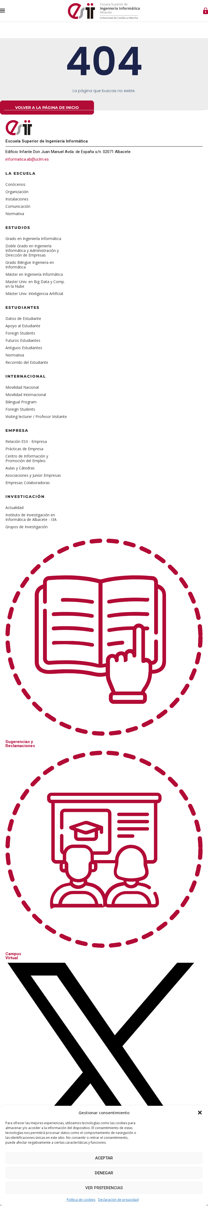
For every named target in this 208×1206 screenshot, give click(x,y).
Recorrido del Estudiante (26, 362)
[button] (200, 1112)
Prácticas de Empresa (24, 448)
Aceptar (104, 1158)
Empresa (16, 430)
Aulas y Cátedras (20, 468)
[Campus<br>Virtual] (104, 942)
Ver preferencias (104, 1187)
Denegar (104, 1173)
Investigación (25, 496)
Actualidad (14, 507)
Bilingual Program (21, 402)
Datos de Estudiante (23, 318)
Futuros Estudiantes (22, 340)
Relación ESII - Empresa (26, 441)
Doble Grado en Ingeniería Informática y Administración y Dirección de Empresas (32, 250)
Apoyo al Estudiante (22, 325)
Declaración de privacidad (118, 1199)
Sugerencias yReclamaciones (20, 743)
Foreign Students (20, 333)
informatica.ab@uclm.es (27, 159)
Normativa (14, 213)
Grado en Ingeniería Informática (33, 238)
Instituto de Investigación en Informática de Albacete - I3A (31, 517)
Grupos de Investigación (26, 526)
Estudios (17, 227)
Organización (16, 191)
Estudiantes (22, 307)
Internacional (25, 376)
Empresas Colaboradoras (27, 482)
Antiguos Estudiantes (23, 347)
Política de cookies (81, 1199)
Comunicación (17, 206)
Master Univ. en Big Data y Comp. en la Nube (35, 283)
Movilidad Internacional (25, 394)
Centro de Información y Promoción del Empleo (26, 458)
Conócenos (15, 184)
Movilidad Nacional (22, 387)
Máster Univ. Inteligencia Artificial (34, 293)
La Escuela (20, 173)
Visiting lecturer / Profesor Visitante (36, 416)
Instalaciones (16, 199)
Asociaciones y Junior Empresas (33, 475)
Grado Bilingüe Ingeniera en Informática (29, 264)
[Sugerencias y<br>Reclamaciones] (104, 730)
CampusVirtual (13, 955)
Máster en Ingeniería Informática (34, 274)
